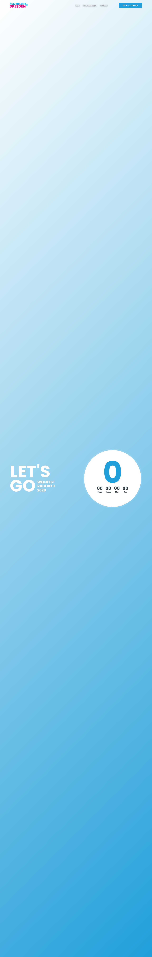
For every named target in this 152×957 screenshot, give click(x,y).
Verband (103, 5)
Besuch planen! (130, 5)
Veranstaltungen (90, 5)
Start (77, 5)
